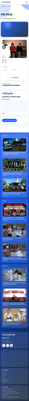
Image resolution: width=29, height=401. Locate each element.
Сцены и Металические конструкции (10, 393)
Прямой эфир (5, 379)
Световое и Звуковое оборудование (10, 396)
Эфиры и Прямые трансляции (9, 391)
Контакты (4, 374)
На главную (15, 77)
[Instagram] (7, 345)
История (4, 372)
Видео (3, 377)
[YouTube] (11, 345)
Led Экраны (5, 394)
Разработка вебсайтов (7, 389)
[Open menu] (26, 2)
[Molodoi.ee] (8, 334)
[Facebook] (3, 345)
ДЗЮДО (5, 265)
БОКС (4, 200)
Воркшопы (4, 381)
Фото (3, 376)
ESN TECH (6, 135)
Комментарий (6, 99)
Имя (3, 113)
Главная (3, 6)
